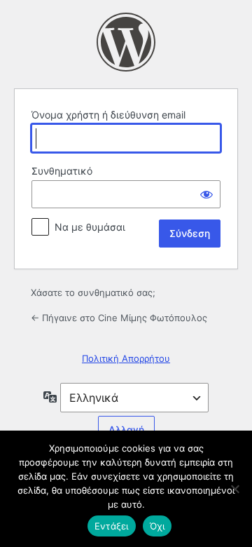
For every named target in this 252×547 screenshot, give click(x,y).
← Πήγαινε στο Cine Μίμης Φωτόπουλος (119, 317)
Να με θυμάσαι (90, 227)
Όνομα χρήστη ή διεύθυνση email (108, 115)
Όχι (157, 526)
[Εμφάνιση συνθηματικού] (206, 194)
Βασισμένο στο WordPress (126, 42)
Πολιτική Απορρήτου (126, 358)
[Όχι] (234, 489)
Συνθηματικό (61, 171)
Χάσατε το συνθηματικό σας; (93, 292)
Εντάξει (111, 526)
